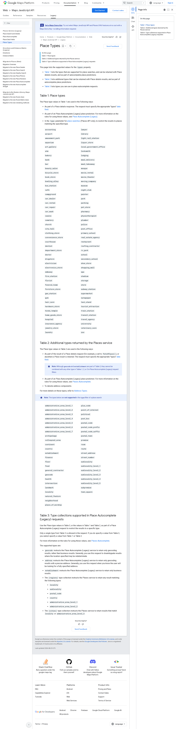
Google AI (118, 710)
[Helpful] (116, 37)
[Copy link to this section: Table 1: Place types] (67, 95)
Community (96, 3)
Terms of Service (104, 701)
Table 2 (48, 79)
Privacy (45, 724)
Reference (17, 15)
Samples (29, 15)
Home (42, 37)
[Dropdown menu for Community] (104, 3)
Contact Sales (103, 693)
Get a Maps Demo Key (53, 25)
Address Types (80, 391)
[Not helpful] (120, 37)
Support (101, 697)
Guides (6, 15)
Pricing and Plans (104, 689)
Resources (41, 15)
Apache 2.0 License (64, 641)
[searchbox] (16, 23)
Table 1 (48, 72)
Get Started (100, 10)
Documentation (70, 3)
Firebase (84, 710)
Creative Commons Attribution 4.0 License (100, 639)
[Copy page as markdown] (70, 46)
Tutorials (38, 697)
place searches (73, 121)
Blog (86, 3)
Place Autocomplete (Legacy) (85, 117)
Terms (37, 724)
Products (45, 3)
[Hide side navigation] (28, 724)
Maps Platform (25, 3)
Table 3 (48, 86)
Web (5, 10)
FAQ (36, 689)
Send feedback (113, 46)
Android (70, 689)
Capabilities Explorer (42, 693)
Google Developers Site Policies (96, 641)
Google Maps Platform (64, 37)
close (172, 9)
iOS (68, 693)
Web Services (72, 701)
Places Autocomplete (82, 382)
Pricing (56, 3)
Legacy (53, 15)
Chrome (73, 710)
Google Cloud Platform (101, 710)
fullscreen (168, 9)
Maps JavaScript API (23, 10)
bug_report (164, 9)
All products (64, 714)
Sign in (170, 3)
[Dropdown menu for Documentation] (79, 3)
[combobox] (134, 3)
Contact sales (118, 10)
